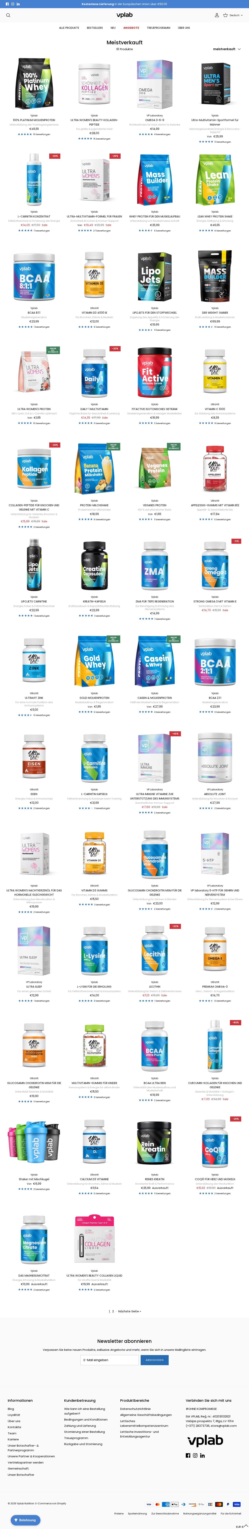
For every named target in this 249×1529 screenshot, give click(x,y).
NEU (113, 28)
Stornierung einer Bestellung (84, 1432)
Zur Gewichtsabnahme (165, 1513)
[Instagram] (12, 4)
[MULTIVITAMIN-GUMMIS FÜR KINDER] (94, 1046)
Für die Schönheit (231, 1513)
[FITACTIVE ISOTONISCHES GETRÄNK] (154, 372)
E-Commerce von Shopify (50, 1503)
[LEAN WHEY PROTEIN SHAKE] (215, 180)
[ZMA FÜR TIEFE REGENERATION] (154, 565)
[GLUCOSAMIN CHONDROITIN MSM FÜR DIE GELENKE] (154, 854)
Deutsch (234, 15)
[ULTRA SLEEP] (34, 950)
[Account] (216, 15)
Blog (11, 1409)
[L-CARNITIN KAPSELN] (94, 757)
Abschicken (154, 1360)
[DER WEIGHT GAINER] (215, 276)
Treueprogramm (76, 1438)
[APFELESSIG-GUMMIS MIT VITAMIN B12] (215, 469)
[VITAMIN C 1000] (215, 372)
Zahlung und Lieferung (80, 1426)
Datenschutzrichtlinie (135, 1409)
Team (12, 1433)
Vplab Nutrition (25, 1503)
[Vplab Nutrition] (124, 15)
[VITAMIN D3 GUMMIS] (94, 854)
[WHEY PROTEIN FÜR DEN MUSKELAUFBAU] (154, 180)
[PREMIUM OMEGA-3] (215, 950)
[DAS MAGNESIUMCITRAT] (34, 1239)
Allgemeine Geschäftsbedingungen (146, 1415)
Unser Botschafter (21, 1475)
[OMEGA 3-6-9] (154, 83)
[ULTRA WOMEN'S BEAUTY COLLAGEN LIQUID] (94, 1239)
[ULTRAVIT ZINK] (34, 661)
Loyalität (14, 1415)
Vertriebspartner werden (26, 1462)
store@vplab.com (224, 1426)
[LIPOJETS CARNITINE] (34, 565)
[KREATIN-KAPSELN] (94, 565)
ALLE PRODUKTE (69, 28)
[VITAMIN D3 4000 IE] (94, 276)
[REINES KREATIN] (154, 1142)
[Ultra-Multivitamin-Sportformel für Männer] (215, 83)
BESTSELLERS (95, 28)
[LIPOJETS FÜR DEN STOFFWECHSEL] (154, 276)
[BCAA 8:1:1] (34, 276)
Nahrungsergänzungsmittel (199, 1513)
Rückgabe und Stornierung (83, 1444)
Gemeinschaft (18, 1468)
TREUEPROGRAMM (158, 28)
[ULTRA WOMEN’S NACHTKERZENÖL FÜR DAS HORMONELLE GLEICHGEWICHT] (34, 854)
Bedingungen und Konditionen (86, 1419)
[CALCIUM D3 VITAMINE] (94, 1142)
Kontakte (14, 1427)
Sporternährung (137, 1513)
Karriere (13, 1439)
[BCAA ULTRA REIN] (154, 1046)
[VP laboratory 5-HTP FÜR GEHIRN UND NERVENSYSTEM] (215, 854)
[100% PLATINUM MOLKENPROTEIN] (34, 83)
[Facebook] (7, 4)
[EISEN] (34, 757)
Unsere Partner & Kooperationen (31, 1456)
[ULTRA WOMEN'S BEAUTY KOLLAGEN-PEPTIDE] (94, 83)
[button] (242, 1527)
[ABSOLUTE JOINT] (215, 757)
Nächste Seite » (129, 1311)
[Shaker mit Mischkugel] (34, 1142)
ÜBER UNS (184, 28)
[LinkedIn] (18, 4)
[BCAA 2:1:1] (215, 661)
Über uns (14, 1421)
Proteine (119, 1513)
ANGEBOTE (131, 28)
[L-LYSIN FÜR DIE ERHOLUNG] (94, 950)
